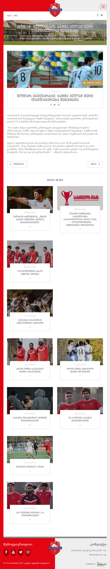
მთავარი (37, 35)
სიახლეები (51, 35)
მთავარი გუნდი (69, 35)
